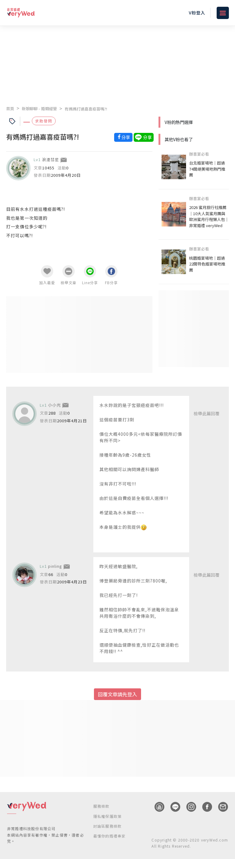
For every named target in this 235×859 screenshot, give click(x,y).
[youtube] (156, 807)
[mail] (220, 807)
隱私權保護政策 (107, 816)
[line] (172, 807)
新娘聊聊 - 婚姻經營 (39, 108)
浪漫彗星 (50, 159)
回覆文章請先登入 (117, 694)
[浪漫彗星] (18, 168)
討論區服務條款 (107, 826)
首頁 (10, 108)
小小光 (54, 405)
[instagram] (188, 807)
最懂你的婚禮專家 (109, 835)
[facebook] (204, 807)
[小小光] (24, 413)
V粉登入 (197, 13)
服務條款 (101, 806)
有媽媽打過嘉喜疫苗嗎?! (86, 109)
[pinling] (24, 575)
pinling (55, 566)
